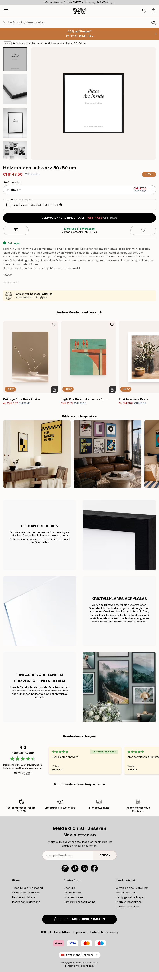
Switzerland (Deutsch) (79, 954)
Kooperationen (73, 897)
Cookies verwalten (127, 906)
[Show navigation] (6, 11)
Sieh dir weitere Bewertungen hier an (79, 784)
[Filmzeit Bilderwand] (37, 454)
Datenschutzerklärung (104, 932)
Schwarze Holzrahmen (29, 43)
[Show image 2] (15, 89)
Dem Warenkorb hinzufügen (79, 217)
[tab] (144, 11)
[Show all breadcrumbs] (7, 43)
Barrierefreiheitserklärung (79, 902)
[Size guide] (16, 230)
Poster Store (88, 962)
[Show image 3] (15, 123)
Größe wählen (12, 182)
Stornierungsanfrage (129, 902)
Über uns (69, 888)
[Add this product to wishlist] (143, 230)
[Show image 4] (15, 154)
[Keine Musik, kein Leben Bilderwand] (107, 454)
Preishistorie (10, 282)
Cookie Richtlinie (59, 932)
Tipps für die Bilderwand (27, 888)
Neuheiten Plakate (23, 897)
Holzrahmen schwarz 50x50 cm (67, 43)
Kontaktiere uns (126, 892)
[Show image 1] (15, 59)
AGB (43, 932)
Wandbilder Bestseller (26, 892)
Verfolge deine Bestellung (132, 888)
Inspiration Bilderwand (26, 902)
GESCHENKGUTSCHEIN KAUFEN (82, 919)
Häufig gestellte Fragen (130, 897)
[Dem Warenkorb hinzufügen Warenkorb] (54, 389)
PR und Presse (73, 892)
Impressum (80, 932)
